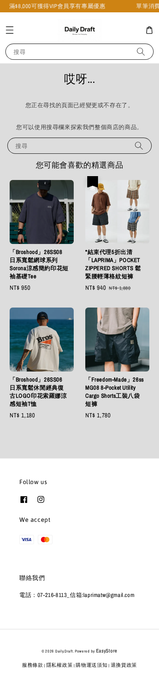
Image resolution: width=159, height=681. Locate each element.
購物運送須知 (91, 665)
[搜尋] (141, 51)
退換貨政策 (124, 665)
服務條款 (32, 665)
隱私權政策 (59, 665)
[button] (9, 30)
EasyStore (106, 650)
